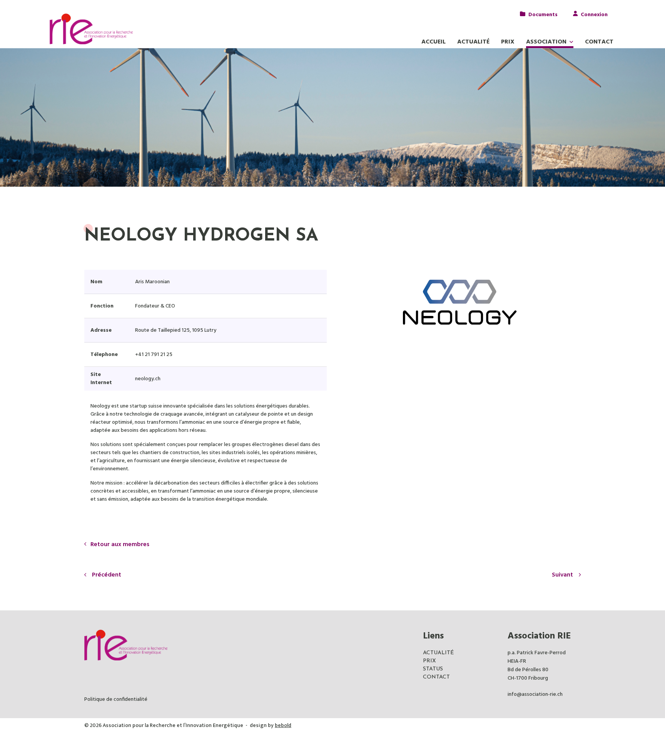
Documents (543, 14)
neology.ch (147, 379)
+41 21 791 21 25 (153, 355)
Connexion (594, 14)
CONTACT (436, 677)
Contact (599, 42)
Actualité (473, 42)
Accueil (433, 42)
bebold (283, 725)
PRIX (429, 661)
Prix (508, 42)
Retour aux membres (119, 545)
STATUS (433, 669)
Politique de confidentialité (115, 699)
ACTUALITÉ (438, 653)
